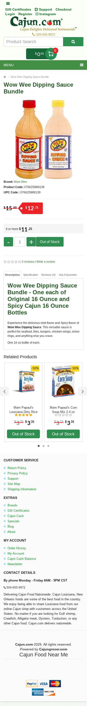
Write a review (45, 261)
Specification (30, 274)
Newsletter (14, 564)
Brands (12, 505)
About (11, 532)
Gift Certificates (18, 9)
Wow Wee (20, 181)
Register (25, 14)
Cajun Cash (15, 516)
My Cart (51, 54)
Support (12, 478)
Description (12, 274)
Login (10, 14)
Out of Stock (50, 242)
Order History (16, 548)
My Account (15, 553)
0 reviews (28, 261)
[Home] (5, 76)
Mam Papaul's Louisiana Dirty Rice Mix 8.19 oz (23, 410)
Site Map (13, 484)
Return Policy (16, 468)
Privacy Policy (17, 473)
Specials (13, 521)
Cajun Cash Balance (21, 559)
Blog (10, 526)
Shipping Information (21, 489)
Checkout (64, 9)
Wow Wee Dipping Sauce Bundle (30, 76)
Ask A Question (68, 274)
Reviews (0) (48, 274)
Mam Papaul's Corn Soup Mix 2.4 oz (63, 410)
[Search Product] (73, 41)
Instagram (47, 14)
